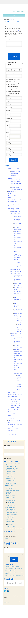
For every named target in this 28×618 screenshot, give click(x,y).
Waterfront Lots (10, 521)
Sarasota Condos (10, 497)
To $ (8, 115)
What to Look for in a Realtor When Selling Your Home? (16, 399)
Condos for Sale (9, 485)
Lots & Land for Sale (10, 507)
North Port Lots (10, 517)
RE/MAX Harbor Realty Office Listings (14, 528)
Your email (6, 451)
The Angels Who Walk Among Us (12, 566)
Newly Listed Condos (11, 505)
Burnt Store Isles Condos (12, 493)
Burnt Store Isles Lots (11, 514)
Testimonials (11, 418)
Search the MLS (12, 392)
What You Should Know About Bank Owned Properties (15, 405)
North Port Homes (10, 473)
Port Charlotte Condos (11, 487)
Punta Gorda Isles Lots (11, 512)
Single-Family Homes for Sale (12, 463)
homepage (17, 30)
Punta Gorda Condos (11, 488)
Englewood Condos (11, 492)
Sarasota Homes (10, 475)
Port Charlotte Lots (10, 509)
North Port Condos (10, 495)
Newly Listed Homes (11, 483)
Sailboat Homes (11, 480)
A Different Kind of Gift (10, 570)
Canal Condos (10, 504)
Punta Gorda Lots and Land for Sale (17, 305)
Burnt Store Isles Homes (12, 469)
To (8, 125)
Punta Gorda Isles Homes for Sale (18, 359)
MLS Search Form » (8, 538)
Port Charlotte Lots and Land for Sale (17, 293)
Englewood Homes (10, 471)
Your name (7, 445)
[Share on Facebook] (8, 592)
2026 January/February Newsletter (13, 568)
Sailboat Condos (11, 502)
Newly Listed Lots (10, 526)
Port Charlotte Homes (11, 464)
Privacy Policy (14, 175)
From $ (8, 110)
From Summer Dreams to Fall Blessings (14, 575)
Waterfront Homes (10, 478)
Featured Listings (15, 269)
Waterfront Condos (10, 500)
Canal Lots (10, 524)
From (7, 121)
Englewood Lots (10, 516)
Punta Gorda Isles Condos (12, 490)
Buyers (10, 178)
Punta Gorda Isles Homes (12, 468)
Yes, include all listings (13, 83)
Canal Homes (10, 481)
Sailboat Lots (10, 522)
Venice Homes (9, 476)
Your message (7, 458)
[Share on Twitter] (5, 592)
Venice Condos (9, 499)
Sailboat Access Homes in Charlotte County (19, 386)
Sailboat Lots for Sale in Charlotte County (19, 328)
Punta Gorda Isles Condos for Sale (18, 241)
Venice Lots (9, 519)
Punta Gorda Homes (11, 466)
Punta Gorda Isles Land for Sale (17, 299)
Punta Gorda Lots (10, 511)
